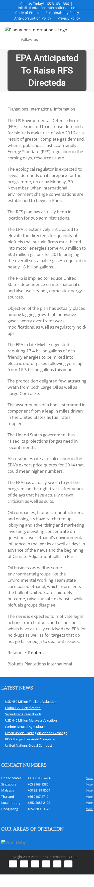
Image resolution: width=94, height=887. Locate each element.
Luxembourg (11, 802)
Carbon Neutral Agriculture (25, 726)
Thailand (7, 796)
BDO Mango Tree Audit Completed (30, 739)
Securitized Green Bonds (23, 714)
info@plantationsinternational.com (47, 7)
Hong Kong (9, 809)
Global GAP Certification (23, 708)
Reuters (36, 652)
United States (11, 778)
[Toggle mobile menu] (92, 29)
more (89, 778)
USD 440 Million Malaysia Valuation (31, 720)
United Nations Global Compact (28, 745)
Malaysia (7, 790)
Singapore (8, 784)
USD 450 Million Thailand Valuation (31, 701)
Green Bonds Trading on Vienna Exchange (36, 733)
